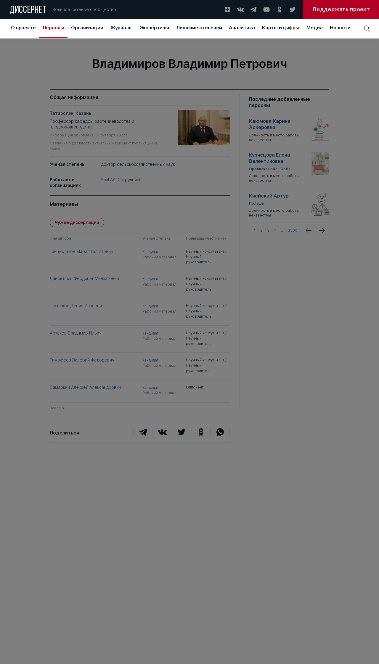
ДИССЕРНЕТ (27, 10)
